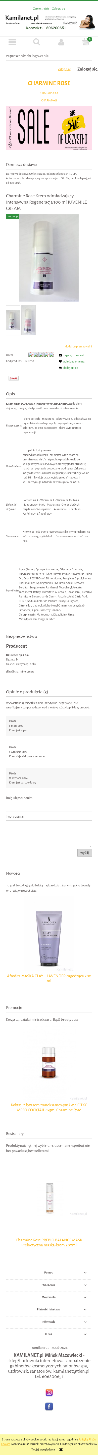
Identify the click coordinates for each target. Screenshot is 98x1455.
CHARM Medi (49, 100)
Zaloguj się (64, 69)
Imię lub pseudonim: (19, 798)
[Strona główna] (49, 21)
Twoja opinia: (15, 816)
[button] (12, 42)
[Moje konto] (61, 42)
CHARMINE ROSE (49, 83)
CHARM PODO (49, 93)
